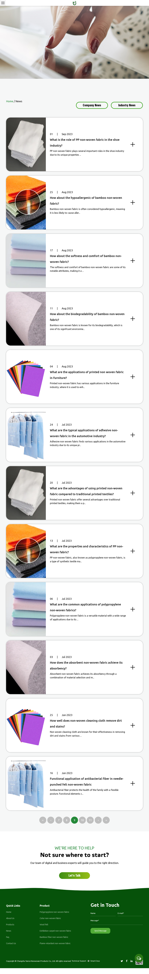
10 (82, 820)
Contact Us (11, 943)
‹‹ (43, 820)
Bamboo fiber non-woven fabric (54, 937)
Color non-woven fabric (50, 918)
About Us (10, 918)
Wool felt (44, 924)
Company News (92, 105)
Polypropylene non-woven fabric (54, 912)
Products (10, 924)
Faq (7, 937)
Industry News (126, 105)
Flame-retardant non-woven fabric (55, 943)
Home (8, 912)
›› (106, 820)
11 (90, 820)
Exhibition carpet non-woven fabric (55, 931)
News (8, 931)
